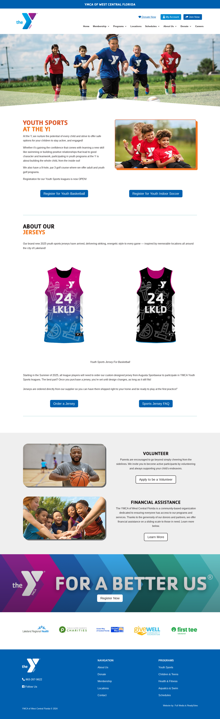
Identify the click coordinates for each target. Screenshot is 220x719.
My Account (172, 17)
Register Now (110, 598)
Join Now (194, 17)
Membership (99, 26)
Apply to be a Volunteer (155, 479)
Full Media (179, 705)
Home (86, 26)
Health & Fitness (167, 681)
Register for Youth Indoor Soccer (155, 193)
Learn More (156, 537)
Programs (118, 26)
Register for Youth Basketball (64, 193)
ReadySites (192, 705)
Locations (136, 26)
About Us (168, 26)
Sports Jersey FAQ (155, 403)
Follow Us (30, 686)
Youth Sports (165, 667)
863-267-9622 (33, 679)
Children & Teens (168, 674)
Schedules (151, 26)
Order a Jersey (64, 403)
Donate (184, 26)
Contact (102, 695)
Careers (199, 26)
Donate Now (148, 17)
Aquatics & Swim (168, 688)
